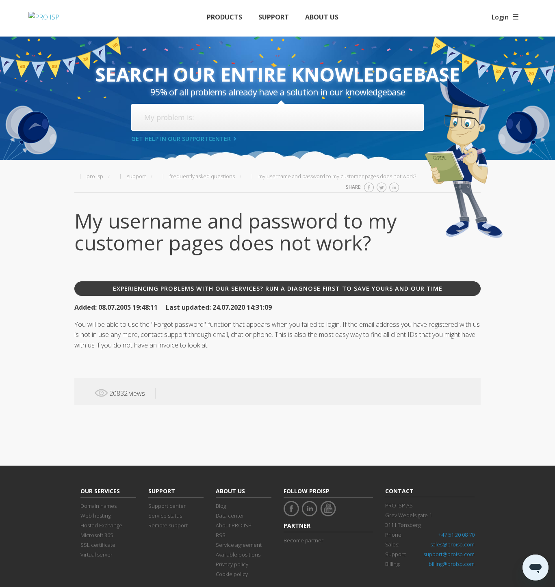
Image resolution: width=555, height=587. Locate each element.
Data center (230, 515)
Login (500, 17)
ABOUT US (321, 17)
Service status (165, 515)
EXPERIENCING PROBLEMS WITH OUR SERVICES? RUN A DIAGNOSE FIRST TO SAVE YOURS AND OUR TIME (277, 288)
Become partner (303, 540)
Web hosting (95, 515)
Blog (221, 505)
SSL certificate (97, 544)
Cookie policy (232, 574)
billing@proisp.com (452, 564)
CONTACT (399, 491)
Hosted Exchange (101, 525)
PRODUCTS (224, 17)
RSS (220, 535)
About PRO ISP (233, 525)
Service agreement (239, 544)
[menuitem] (224, 17)
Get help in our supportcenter (181, 138)
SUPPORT (273, 17)
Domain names (98, 505)
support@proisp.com (449, 554)
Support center (167, 505)
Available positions (238, 554)
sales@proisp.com (452, 544)
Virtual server (96, 554)
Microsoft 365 (96, 535)
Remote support (168, 525)
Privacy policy (232, 564)
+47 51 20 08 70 (456, 534)
